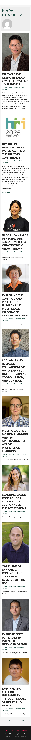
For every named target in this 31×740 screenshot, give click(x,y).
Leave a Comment (7, 87)
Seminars (17, 252)
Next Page (21, 720)
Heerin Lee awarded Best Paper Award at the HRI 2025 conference (14, 151)
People (12, 730)
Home (6, 730)
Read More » (6, 192)
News (16, 87)
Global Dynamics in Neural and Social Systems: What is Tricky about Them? (15, 242)
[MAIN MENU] (27, 2)
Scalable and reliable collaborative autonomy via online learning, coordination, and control (14, 370)
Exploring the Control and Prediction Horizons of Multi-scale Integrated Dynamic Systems (15, 305)
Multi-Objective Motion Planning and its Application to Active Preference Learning (15, 441)
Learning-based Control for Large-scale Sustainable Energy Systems (14, 501)
